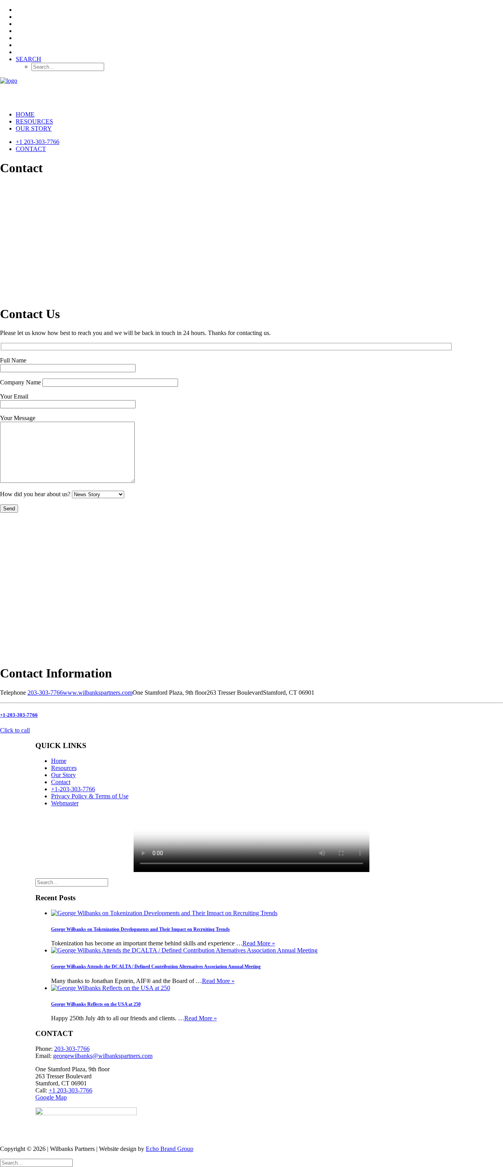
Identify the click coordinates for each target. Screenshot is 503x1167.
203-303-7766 (45, 692)
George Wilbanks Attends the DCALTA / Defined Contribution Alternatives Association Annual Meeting (156, 966)
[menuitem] (259, 9)
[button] (28, 59)
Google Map (51, 1097)
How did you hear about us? (36, 494)
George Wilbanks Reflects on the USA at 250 (96, 1004)
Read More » (258, 943)
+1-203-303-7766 (73, 789)
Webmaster (65, 803)
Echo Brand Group (169, 1148)
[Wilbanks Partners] (251, 91)
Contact (31, 149)
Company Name (21, 382)
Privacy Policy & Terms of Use (90, 796)
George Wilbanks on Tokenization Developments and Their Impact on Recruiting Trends (140, 929)
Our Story (34, 128)
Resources (34, 121)
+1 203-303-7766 (37, 141)
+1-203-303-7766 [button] (19, 715)
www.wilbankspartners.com (97, 692)
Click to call (15, 730)
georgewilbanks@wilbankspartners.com (102, 1055)
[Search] (71, 882)
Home (25, 114)
